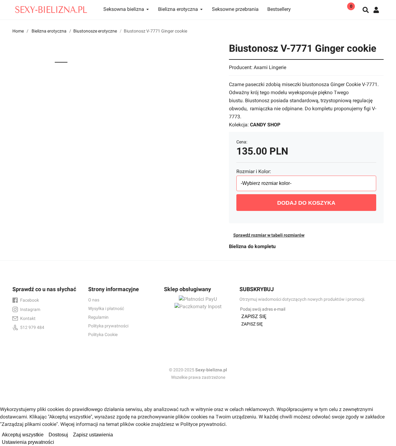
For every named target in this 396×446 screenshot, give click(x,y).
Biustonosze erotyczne (95, 30)
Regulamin (98, 317)
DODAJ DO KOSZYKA (306, 203)
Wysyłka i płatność (106, 308)
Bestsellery (279, 9)
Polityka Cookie (103, 334)
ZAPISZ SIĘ (253, 316)
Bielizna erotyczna (49, 30)
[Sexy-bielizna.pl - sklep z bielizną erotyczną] (51, 8)
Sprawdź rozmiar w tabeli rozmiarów (268, 235)
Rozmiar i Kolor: (253, 171)
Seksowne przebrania (235, 9)
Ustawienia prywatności (28, 442)
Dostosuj (58, 434)
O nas (93, 299)
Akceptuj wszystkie (23, 434)
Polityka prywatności (108, 325)
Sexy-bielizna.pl (211, 369)
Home (18, 30)
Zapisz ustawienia (93, 434)
